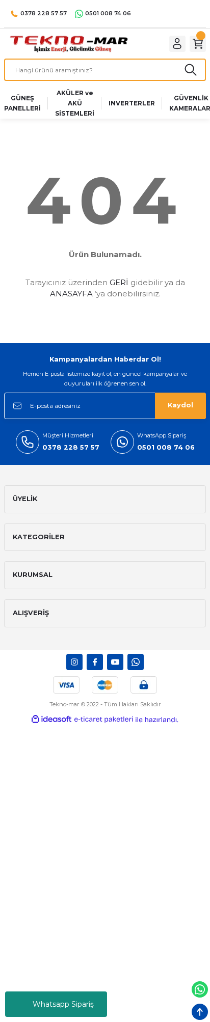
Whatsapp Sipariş (63, 1004)
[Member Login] (177, 44)
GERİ (119, 282)
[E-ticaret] (104, 719)
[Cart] (198, 44)
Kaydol (180, 405)
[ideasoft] (51, 719)
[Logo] (68, 43)
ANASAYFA (71, 293)
